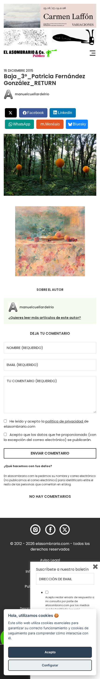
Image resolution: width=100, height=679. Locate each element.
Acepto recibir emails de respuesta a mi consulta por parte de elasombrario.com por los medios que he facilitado (69, 603)
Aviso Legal (50, 560)
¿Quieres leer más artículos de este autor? (44, 317)
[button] (30, 53)
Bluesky (79, 124)
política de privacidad (64, 421)
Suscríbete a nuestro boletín (62, 569)
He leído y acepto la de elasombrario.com (46, 424)
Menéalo (52, 124)
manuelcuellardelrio (32, 94)
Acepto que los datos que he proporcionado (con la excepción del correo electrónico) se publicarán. (50, 437)
